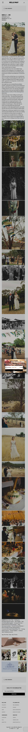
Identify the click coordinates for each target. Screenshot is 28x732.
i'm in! (14, 370)
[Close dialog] (25, 360)
